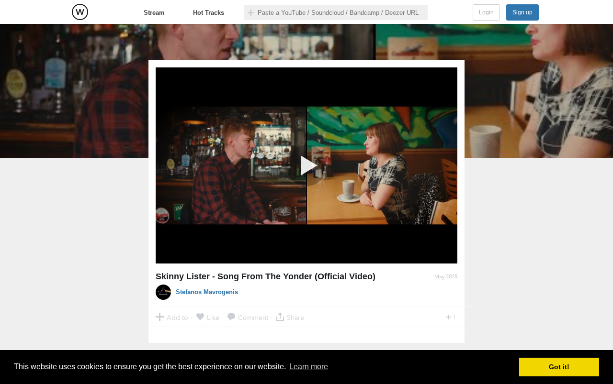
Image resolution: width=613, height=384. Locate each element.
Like (213, 317)
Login (486, 12)
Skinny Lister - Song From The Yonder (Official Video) (265, 276)
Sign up (522, 12)
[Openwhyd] (80, 12)
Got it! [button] (559, 367)
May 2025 (445, 276)
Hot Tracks (208, 12)
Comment (253, 317)
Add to (177, 317)
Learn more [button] (308, 366)
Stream (154, 12)
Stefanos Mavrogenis (207, 292)
